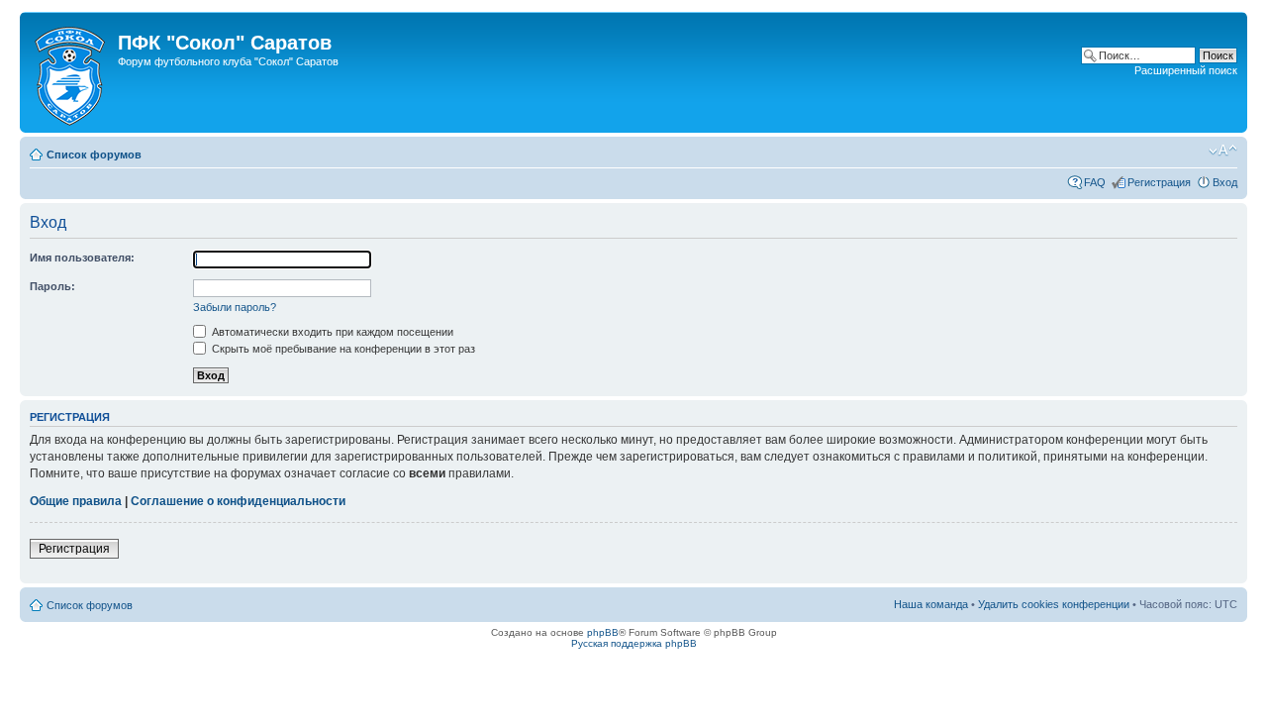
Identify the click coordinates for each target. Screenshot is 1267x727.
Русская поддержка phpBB (634, 643)
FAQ (1095, 182)
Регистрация (1159, 182)
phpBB (603, 632)
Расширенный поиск (1185, 70)
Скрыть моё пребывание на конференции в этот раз (342, 349)
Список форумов (94, 154)
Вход (1225, 182)
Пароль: (52, 286)
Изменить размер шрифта (1223, 150)
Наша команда (931, 604)
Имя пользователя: (82, 257)
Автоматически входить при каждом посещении (331, 332)
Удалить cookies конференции (1053, 604)
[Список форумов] (71, 72)
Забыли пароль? (234, 307)
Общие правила (76, 501)
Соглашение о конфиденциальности (238, 501)
